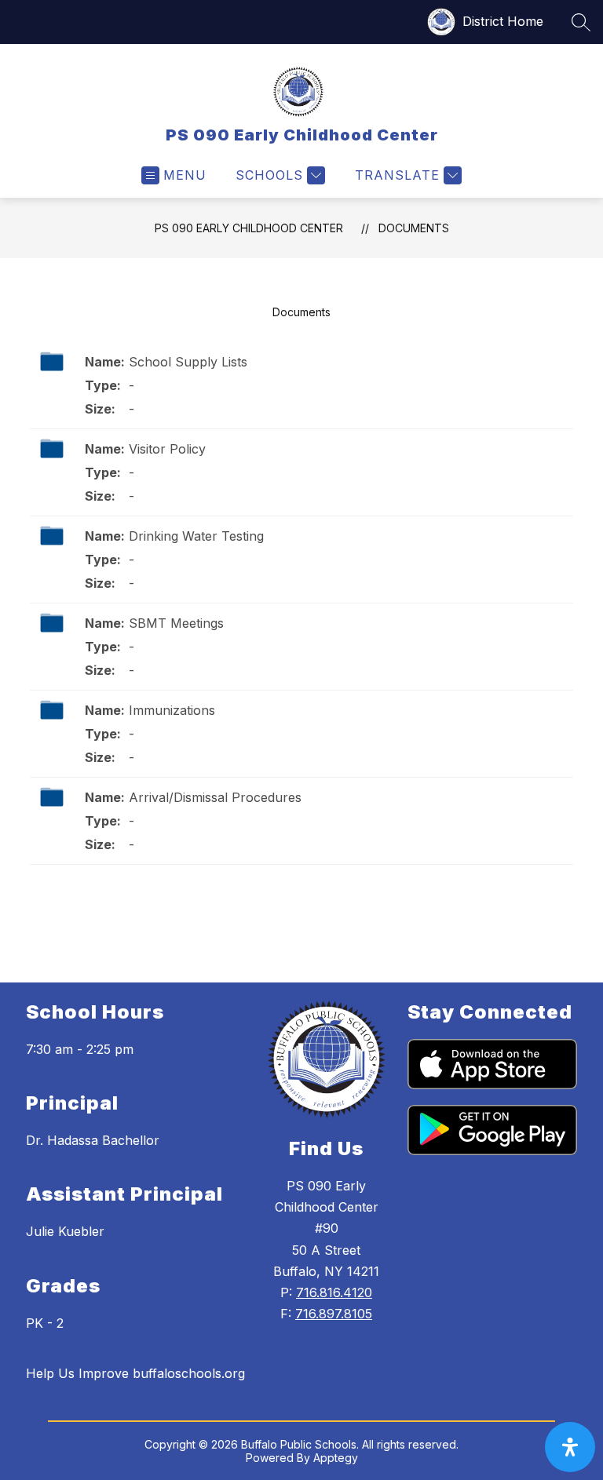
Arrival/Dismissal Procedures (215, 797)
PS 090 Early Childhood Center (249, 228)
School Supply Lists (188, 362)
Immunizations (172, 710)
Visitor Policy (167, 449)
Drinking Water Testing (196, 536)
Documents (413, 228)
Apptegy (335, 1457)
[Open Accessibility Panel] (570, 1447)
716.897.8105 (333, 1313)
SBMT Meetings (176, 623)
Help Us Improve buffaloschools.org (135, 1373)
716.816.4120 (334, 1292)
